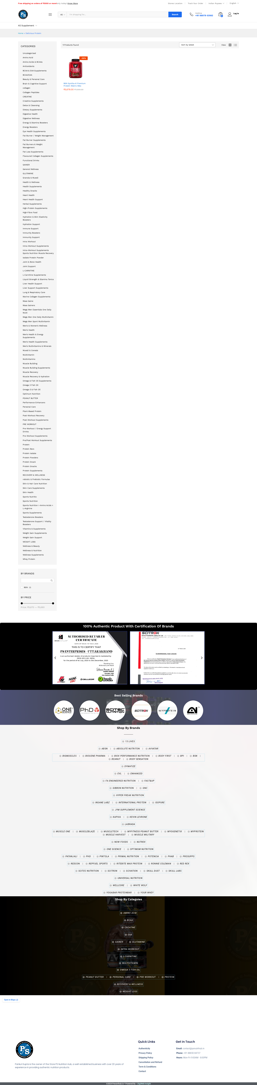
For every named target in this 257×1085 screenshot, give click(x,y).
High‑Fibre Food (30, 212)
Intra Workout (29, 241)
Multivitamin (28, 355)
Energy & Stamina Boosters (35, 123)
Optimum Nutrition (31, 394)
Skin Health (28, 492)
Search (175, 14)
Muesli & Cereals (30, 350)
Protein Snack (29, 462)
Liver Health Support (32, 284)
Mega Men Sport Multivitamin (36, 321)
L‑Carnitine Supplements (34, 275)
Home (20, 33)
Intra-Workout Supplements (36, 246)
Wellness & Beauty (31, 546)
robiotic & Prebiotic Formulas (36, 479)
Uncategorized (29, 53)
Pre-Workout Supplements (35, 436)
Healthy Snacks (30, 191)
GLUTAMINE (28, 173)
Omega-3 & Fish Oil (31, 389)
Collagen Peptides (31, 92)
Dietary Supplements (32, 110)
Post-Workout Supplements (35, 420)
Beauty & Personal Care (33, 79)
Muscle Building (30, 363)
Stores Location (175, 3)
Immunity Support (31, 237)
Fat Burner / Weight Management (38, 136)
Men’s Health (29, 330)
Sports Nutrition (30, 501)
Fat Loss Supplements (33, 152)
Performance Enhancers (34, 402)
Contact (142, 1071)
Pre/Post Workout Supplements (37, 440)
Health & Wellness (31, 182)
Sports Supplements (32, 513)
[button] (81, 77)
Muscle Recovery (30, 372)
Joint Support (29, 266)
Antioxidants (28, 66)
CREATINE (27, 97)
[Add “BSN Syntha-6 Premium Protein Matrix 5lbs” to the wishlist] (75, 77)
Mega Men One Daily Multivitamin (38, 317)
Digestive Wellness (31, 118)
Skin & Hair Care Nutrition (35, 484)
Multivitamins (29, 359)
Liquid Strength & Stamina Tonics (38, 279)
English (233, 3)
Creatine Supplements (33, 101)
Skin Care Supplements (34, 488)
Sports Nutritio (30, 497)
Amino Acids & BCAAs (32, 62)
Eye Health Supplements (34, 131)
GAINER (26, 165)
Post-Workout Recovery (33, 415)
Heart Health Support (33, 199)
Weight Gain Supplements (35, 533)
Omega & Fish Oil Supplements (37, 381)
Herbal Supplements (32, 204)
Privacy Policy (145, 1053)
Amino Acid (28, 57)
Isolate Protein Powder (33, 258)
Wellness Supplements (33, 555)
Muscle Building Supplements (36, 368)
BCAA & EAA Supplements (34, 71)
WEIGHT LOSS (29, 542)
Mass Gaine (28, 301)
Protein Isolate (29, 453)
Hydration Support (31, 224)
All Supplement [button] (26, 26)
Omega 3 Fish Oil (30, 385)
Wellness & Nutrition (32, 550)
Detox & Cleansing (31, 105)
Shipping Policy (146, 1057)
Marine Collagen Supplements (36, 297)
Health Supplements (32, 186)
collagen (26, 88)
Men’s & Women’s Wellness (35, 326)
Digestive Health (30, 114)
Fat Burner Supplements (34, 140)
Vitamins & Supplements (34, 529)
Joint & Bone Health (32, 262)
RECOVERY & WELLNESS (34, 475)
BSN (26, 587)
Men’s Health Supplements (35, 342)
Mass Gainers (29, 305)
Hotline (198, 13)
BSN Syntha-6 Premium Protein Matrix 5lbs (75, 84)
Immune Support (30, 228)
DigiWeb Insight (144, 1084)
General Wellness (31, 169)
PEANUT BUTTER (30, 398)
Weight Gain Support (32, 537)
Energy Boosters (30, 127)
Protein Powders (30, 458)
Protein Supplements (32, 471)
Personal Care (29, 407)
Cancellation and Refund (150, 1062)
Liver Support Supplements (35, 288)
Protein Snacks (30, 466)
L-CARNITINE (28, 271)
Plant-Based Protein (32, 411)
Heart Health (29, 195)
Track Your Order (195, 3)
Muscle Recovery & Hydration (36, 376)
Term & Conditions (147, 1066)
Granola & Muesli (30, 178)
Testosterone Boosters (33, 517)
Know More (72, 3)
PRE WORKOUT (29, 424)
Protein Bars (28, 449)
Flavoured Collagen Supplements (38, 156)
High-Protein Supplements (35, 208)
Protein (26, 445)
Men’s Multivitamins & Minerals (37, 346)
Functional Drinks (31, 160)
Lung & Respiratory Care (34, 292)
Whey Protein (29, 559)
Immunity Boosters (31, 233)
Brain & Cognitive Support (35, 84)
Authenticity (144, 1048)
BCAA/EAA (27, 75)
